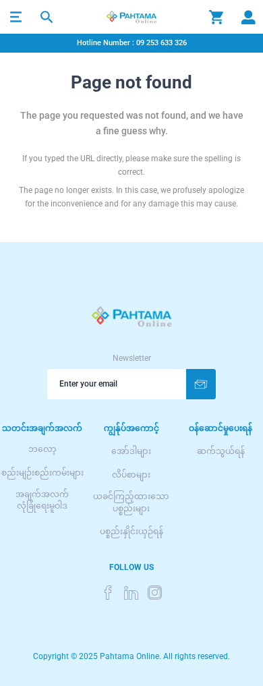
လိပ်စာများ (131, 475)
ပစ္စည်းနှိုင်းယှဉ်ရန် (131, 531)
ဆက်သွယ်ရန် (221, 451)
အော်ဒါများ (131, 451)
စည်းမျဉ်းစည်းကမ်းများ (42, 473)
